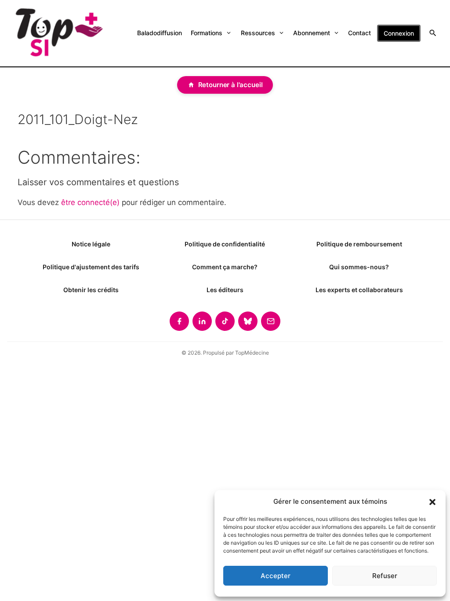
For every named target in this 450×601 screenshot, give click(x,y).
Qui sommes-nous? (359, 267)
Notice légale (91, 244)
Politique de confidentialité (225, 244)
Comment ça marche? (225, 267)
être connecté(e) (90, 202)
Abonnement (311, 33)
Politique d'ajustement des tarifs (91, 267)
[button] (432, 501)
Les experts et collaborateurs (359, 289)
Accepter (275, 576)
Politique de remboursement (359, 244)
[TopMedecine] (58, 33)
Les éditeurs (225, 289)
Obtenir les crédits (91, 289)
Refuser (384, 576)
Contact (359, 33)
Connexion (399, 33)
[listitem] (179, 321)
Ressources (258, 33)
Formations (206, 33)
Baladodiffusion (159, 33)
